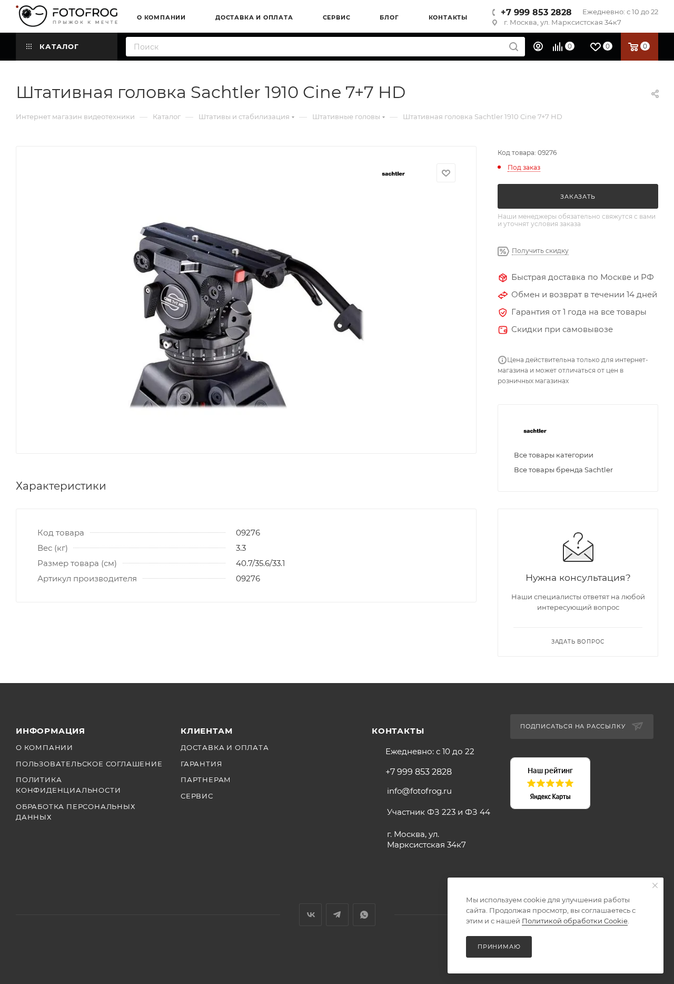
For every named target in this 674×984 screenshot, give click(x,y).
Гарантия (201, 763)
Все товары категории (553, 455)
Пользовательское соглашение (89, 763)
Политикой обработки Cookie (575, 921)
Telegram (337, 914)
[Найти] (513, 46)
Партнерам (206, 779)
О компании (44, 747)
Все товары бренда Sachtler (563, 469)
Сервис (197, 796)
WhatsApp (364, 914)
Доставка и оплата (225, 747)
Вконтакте (310, 914)
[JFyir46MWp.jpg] (246, 314)
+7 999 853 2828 (536, 12)
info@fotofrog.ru (419, 791)
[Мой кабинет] (539, 47)
